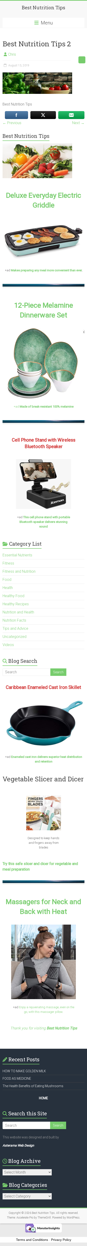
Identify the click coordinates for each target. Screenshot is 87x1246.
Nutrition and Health (18, 612)
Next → (78, 123)
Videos (8, 645)
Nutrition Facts (14, 620)
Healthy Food (13, 596)
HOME (43, 1098)
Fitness (8, 563)
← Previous (12, 123)
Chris (12, 54)
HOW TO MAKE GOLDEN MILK (24, 1071)
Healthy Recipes (16, 604)
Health (8, 588)
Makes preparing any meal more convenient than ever (46, 270)
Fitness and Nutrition (19, 571)
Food (7, 579)
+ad (44, 406)
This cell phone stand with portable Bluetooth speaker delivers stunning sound (44, 521)
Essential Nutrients (17, 555)
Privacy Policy (61, 1240)
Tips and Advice (15, 628)
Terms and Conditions (32, 1240)
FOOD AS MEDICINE (17, 1078)
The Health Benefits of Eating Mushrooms (33, 1086)
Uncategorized (14, 636)
